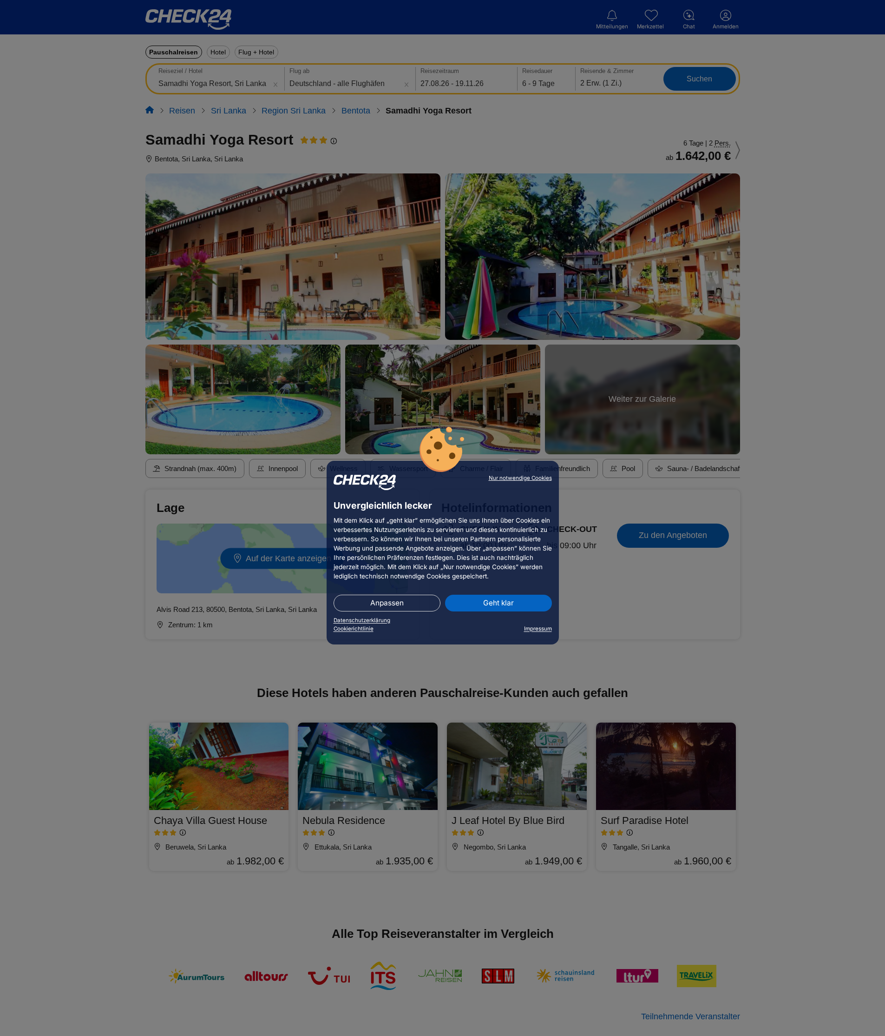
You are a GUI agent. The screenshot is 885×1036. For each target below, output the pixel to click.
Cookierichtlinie (354, 628)
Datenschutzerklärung (362, 620)
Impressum (538, 628)
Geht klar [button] (498, 602)
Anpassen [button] (387, 602)
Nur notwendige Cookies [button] (520, 478)
